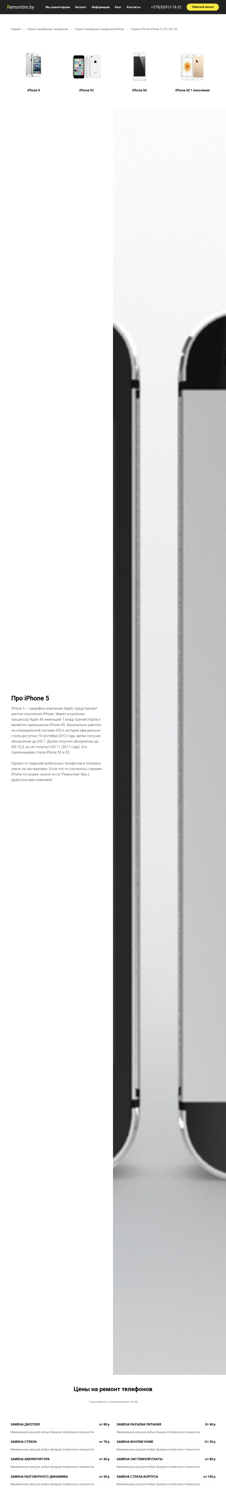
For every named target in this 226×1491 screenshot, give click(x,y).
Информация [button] (101, 7)
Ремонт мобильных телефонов (48, 29)
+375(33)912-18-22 (166, 7)
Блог (118, 7)
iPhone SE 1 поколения (192, 90)
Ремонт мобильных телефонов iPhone (99, 29)
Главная (16, 29)
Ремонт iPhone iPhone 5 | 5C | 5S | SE (154, 29)
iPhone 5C (86, 90)
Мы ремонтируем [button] (58, 7)
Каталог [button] (81, 7)
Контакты (134, 7)
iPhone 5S (139, 90)
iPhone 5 (33, 90)
